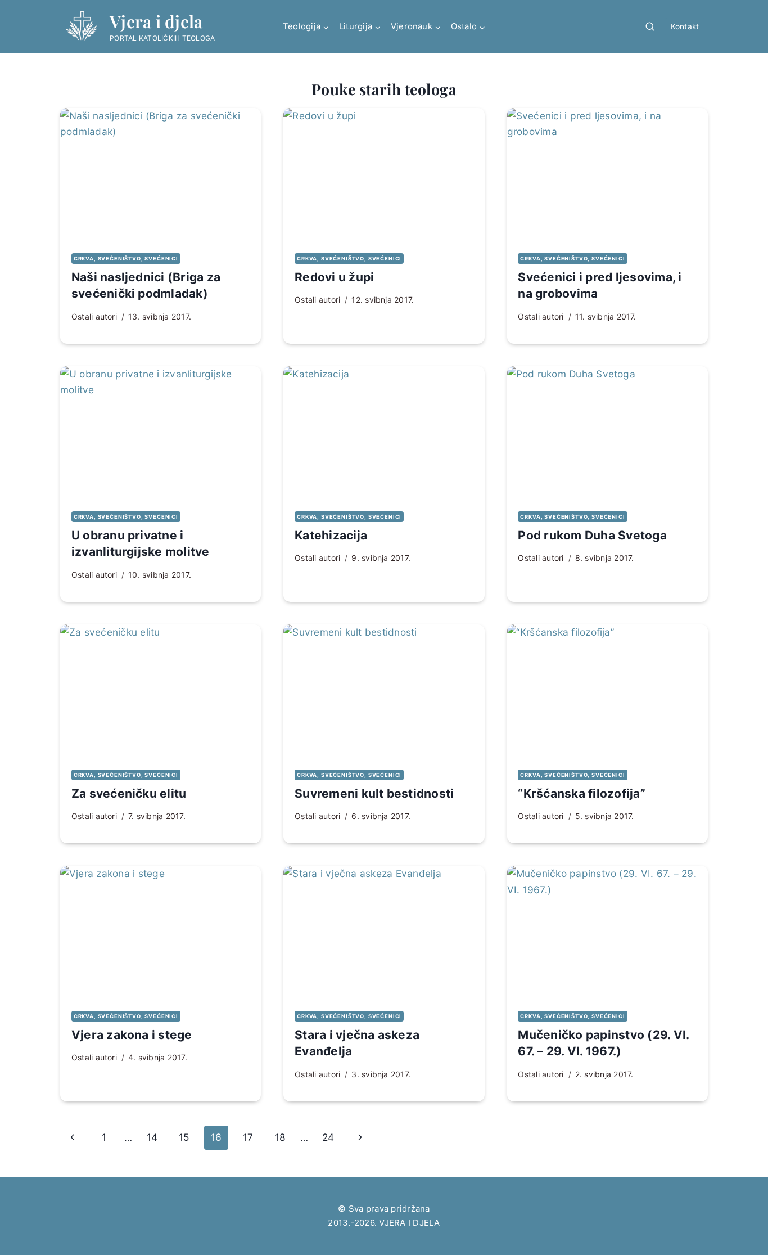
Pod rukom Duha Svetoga (592, 535)
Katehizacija (331, 535)
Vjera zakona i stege (131, 1035)
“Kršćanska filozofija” (581, 793)
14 (152, 1137)
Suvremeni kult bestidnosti (374, 793)
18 (280, 1137)
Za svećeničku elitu (129, 793)
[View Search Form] (649, 27)
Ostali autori (94, 316)
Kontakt (685, 26)
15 (184, 1137)
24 (328, 1137)
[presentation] (160, 175)
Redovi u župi (334, 277)
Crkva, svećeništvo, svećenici (126, 258)
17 (248, 1137)
